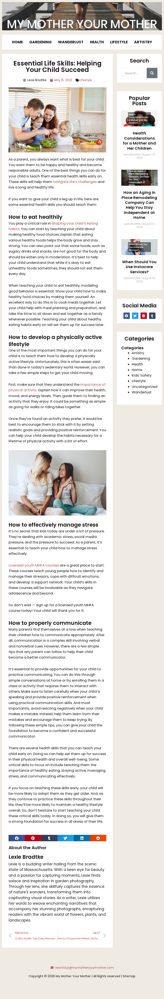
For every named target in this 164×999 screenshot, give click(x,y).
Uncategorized (144, 386)
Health (97, 42)
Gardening (40, 42)
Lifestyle (119, 42)
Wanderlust (70, 42)
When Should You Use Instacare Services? (139, 267)
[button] (17, 838)
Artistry (143, 42)
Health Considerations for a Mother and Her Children (139, 140)
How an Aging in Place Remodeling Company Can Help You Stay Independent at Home (139, 205)
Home (17, 42)
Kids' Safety (142, 375)
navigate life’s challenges (75, 181)
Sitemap (129, 976)
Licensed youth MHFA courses (34, 565)
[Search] (152, 73)
